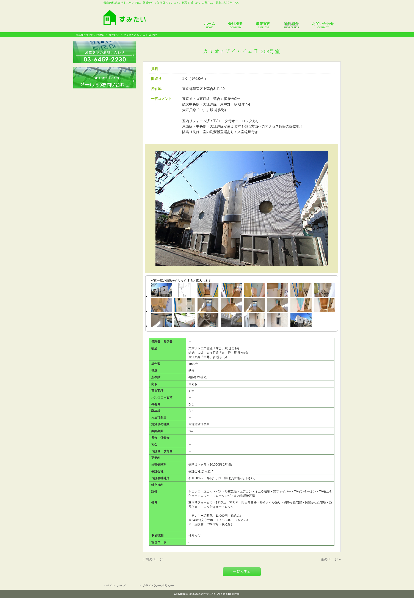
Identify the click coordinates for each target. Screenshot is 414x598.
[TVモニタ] (184, 306)
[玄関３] (254, 291)
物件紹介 (114, 34)
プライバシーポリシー (158, 585)
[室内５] (301, 306)
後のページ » (331, 559)
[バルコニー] (184, 321)
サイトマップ (115, 585)
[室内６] (324, 306)
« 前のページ (153, 559)
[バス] (161, 306)
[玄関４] (277, 291)
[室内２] (231, 306)
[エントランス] (254, 321)
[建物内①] (208, 321)
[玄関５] (301, 291)
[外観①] (161, 291)
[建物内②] (231, 321)
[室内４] (277, 306)
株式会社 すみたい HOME (90, 34)
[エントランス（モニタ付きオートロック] (277, 321)
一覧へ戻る (241, 572)
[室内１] (208, 306)
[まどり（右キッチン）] (184, 291)
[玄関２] (231, 291)
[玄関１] (208, 291)
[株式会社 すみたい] (125, 24)
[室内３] (254, 306)
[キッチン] (324, 291)
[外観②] (301, 321)
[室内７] (161, 321)
